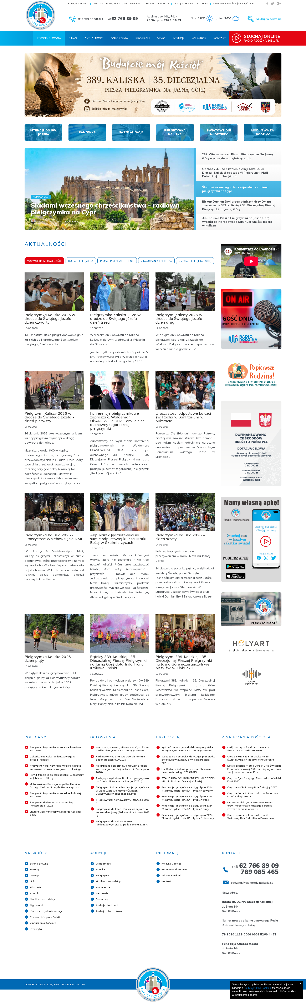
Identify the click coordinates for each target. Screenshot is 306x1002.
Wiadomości (103, 863)
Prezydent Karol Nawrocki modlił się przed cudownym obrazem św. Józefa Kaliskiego (56, 767)
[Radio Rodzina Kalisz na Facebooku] (267, 3)
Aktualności (94, 38)
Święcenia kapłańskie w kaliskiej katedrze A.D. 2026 (55, 749)
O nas (72, 38)
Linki (32, 881)
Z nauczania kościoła (156, 260)
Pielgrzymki (102, 875)
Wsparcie (199, 38)
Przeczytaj (36, 928)
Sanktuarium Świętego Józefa (234, 3)
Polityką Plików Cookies (257, 988)
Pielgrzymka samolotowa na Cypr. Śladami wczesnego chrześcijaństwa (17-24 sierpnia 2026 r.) (122, 769)
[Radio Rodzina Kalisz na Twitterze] (272, 3)
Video (161, 38)
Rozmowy (102, 899)
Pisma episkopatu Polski (45, 917)
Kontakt (220, 38)
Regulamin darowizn (174, 869)
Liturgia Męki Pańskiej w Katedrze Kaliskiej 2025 (55, 813)
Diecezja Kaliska (77, 3)
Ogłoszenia (119, 38)
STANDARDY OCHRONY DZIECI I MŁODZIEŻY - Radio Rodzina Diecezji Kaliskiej (188, 780)
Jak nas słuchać (171, 875)
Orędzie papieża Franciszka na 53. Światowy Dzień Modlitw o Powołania (250, 816)
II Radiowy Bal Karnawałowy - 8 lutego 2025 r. (122, 801)
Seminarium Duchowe (139, 3)
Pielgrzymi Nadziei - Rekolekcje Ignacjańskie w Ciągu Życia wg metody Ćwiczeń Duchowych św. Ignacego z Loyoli (122, 790)
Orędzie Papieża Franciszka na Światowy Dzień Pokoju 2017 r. (252, 795)
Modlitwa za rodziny (42, 899)
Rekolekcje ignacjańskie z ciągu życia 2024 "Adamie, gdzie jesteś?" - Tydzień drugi (187, 807)
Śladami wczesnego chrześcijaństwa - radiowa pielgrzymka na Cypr (105, 208)
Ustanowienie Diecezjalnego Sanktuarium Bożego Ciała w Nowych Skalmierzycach (55, 785)
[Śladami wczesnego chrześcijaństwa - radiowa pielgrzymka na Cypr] (109, 189)
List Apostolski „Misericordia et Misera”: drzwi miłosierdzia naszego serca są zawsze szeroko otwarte (251, 805)
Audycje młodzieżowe (109, 911)
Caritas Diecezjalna (106, 3)
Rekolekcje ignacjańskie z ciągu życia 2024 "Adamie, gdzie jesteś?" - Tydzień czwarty (187, 789)
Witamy (34, 869)
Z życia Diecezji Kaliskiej (195, 260)
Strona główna (39, 863)
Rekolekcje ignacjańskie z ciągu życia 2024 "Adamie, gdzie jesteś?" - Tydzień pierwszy (188, 816)
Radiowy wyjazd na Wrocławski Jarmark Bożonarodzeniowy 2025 (120, 758)
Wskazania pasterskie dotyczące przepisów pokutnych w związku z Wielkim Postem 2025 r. (188, 759)
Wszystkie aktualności (44, 260)
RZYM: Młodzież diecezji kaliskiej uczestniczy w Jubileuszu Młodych (57, 776)
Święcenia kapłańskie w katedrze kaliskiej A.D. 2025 (55, 795)
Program (143, 38)
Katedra (203, 3)
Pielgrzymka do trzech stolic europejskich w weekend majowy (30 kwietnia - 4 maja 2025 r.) (122, 812)
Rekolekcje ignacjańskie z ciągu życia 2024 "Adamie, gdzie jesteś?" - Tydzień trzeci (187, 798)
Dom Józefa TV (183, 3)
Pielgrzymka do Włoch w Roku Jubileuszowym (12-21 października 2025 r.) (122, 823)
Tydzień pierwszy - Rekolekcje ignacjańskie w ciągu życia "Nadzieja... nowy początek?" (188, 749)
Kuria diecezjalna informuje (46, 911)
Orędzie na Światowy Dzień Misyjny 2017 (252, 787)
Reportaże (102, 893)
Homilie (100, 869)
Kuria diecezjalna (80, 260)
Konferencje (103, 887)
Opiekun (163, 3)
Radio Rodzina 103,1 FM (262, 38)
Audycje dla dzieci (107, 905)
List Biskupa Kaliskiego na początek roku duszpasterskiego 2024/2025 (186, 770)
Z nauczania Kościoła (43, 922)
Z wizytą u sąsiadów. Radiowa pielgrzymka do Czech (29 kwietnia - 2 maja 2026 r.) (122, 780)
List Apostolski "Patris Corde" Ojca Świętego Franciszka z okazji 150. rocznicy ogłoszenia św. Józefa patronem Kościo (254, 769)
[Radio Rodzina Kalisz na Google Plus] (278, 3)
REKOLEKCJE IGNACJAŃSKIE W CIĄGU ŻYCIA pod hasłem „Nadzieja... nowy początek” (122, 749)
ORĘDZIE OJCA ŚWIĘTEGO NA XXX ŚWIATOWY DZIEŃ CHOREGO (248, 749)
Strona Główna (49, 38)
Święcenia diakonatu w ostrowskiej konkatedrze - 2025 (51, 804)
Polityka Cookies (172, 863)
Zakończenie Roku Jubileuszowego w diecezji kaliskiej (52, 758)
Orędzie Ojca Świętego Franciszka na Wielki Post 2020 (254, 780)
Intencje (178, 38)
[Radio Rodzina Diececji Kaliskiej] (40, 15)
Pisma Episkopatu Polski (117, 260)
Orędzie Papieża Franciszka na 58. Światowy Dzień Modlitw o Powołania (250, 758)
